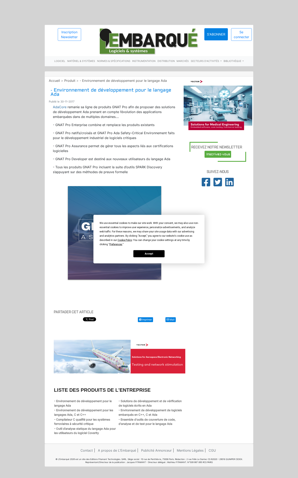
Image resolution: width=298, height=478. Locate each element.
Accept (149, 253)
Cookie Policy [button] (125, 239)
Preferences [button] (115, 244)
